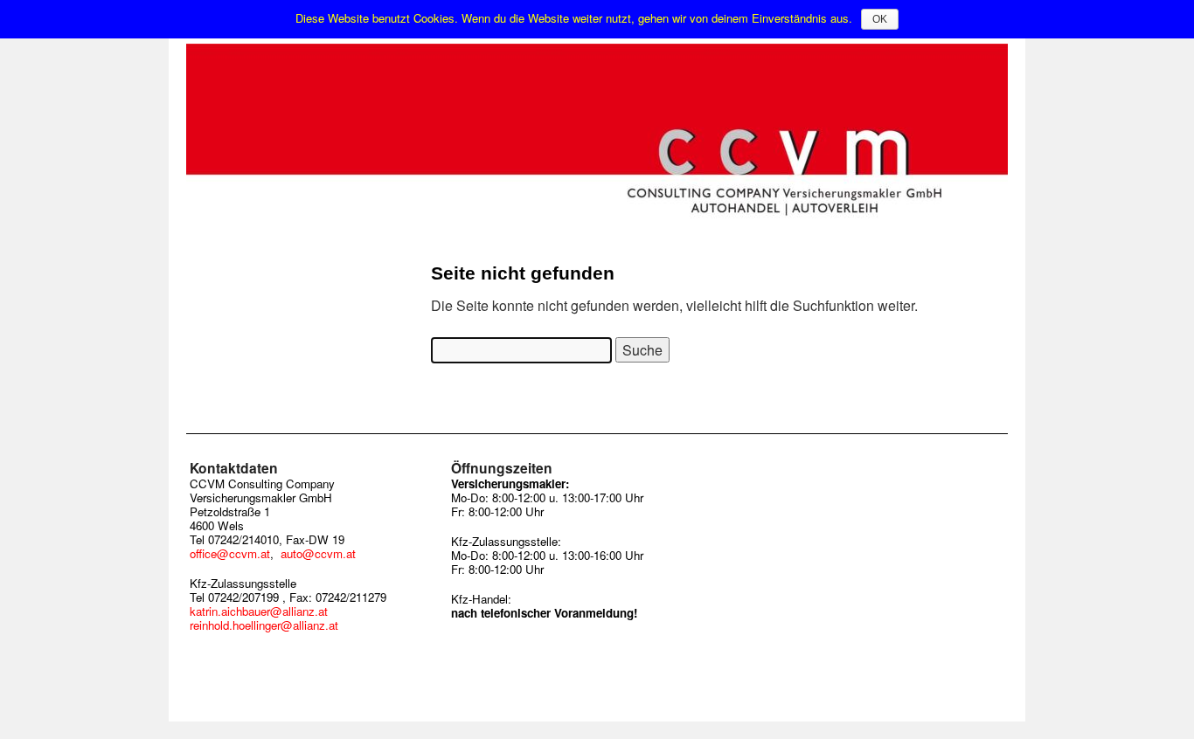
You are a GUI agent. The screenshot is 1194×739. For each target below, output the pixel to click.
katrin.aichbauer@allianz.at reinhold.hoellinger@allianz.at (264, 618)
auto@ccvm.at (318, 553)
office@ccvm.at (230, 553)
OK (879, 19)
